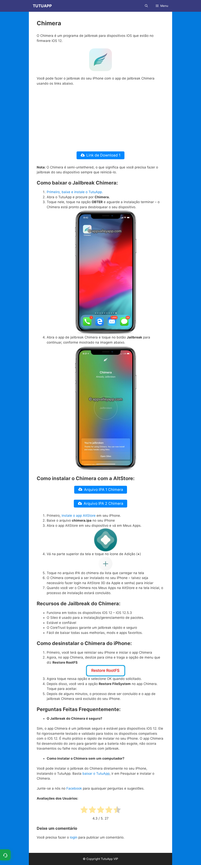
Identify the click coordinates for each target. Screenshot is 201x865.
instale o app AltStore (79, 516)
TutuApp (42, 6)
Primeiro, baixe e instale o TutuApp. (75, 192)
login (73, 837)
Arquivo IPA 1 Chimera (103, 489)
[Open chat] (5, 854)
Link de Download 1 (103, 155)
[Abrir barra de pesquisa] (146, 6)
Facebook (74, 788)
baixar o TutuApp (96, 773)
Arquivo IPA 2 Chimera (103, 503)
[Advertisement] (100, 118)
